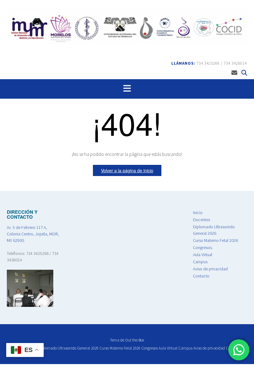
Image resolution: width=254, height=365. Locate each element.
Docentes (201, 219)
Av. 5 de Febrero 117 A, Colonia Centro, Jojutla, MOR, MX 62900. (33, 234)
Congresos (202, 247)
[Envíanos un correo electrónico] (234, 72)
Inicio (198, 212)
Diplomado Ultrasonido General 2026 (69, 348)
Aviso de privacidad (210, 269)
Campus (200, 261)
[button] (127, 89)
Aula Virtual (202, 254)
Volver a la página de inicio (127, 170)
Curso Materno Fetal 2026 (215, 240)
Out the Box (134, 340)
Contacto (201, 276)
